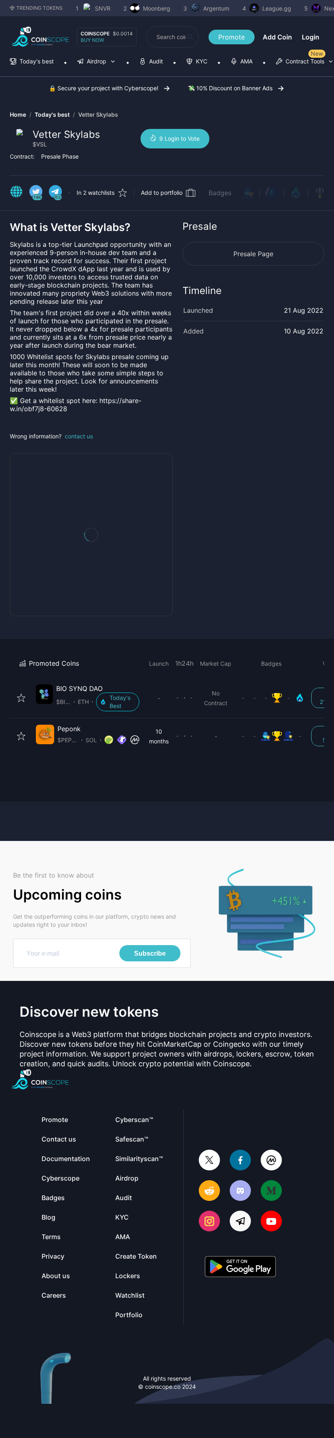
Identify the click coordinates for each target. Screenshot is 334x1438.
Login (310, 37)
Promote (231, 37)
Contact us (59, 1139)
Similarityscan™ (139, 1159)
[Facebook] (240, 1160)
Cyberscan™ (134, 1120)
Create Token (136, 1256)
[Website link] (16, 192)
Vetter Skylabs (98, 114)
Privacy (53, 1256)
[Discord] (240, 1191)
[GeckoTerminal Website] (121, 740)
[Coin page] (89, 698)
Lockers (127, 1276)
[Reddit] (209, 1191)
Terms (51, 1237)
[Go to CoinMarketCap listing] (134, 740)
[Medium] (271, 1191)
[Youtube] (271, 1221)
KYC (122, 1217)
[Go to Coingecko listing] (108, 740)
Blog (48, 1217)
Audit (123, 1198)
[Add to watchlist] (21, 698)
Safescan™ (131, 1139)
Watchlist (130, 1295)
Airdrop (126, 1178)
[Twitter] (209, 1160)
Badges (220, 193)
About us (56, 1276)
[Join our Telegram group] (240, 1221)
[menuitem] (32, 62)
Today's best (52, 114)
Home (18, 114)
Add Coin (277, 37)
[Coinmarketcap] (271, 1160)
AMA (122, 1237)
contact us (79, 436)
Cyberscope (60, 1178)
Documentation (66, 1159)
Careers (54, 1295)
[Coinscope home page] (40, 37)
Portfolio (129, 1315)
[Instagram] (209, 1221)
